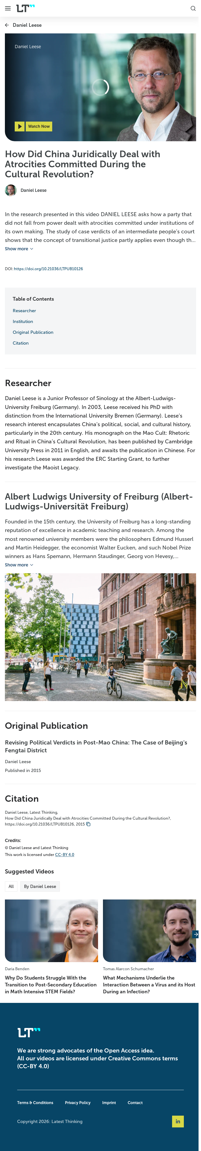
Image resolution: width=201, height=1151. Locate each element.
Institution (23, 320)
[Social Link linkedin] (177, 1121)
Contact (133, 1102)
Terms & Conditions (34, 1102)
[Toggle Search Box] (191, 8)
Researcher (24, 309)
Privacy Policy (76, 1102)
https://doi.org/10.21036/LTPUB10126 (48, 267)
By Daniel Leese (40, 883)
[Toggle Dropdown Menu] (8, 8)
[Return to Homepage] (25, 8)
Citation (21, 341)
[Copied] (88, 821)
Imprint (108, 1102)
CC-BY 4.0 (64, 851)
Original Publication (33, 331)
